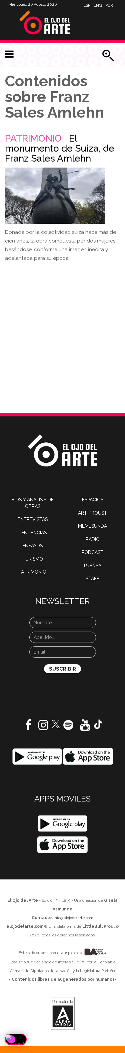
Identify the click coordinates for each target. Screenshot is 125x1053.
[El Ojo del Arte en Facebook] (28, 728)
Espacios (92, 499)
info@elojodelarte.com (73, 917)
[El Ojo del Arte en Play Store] (37, 756)
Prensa (92, 565)
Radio (93, 539)
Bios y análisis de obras (32, 503)
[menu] (9, 54)
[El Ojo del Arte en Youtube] (85, 728)
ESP (86, 5)
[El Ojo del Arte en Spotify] (68, 728)
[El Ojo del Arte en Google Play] (62, 823)
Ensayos (32, 545)
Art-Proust (92, 513)
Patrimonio (33, 138)
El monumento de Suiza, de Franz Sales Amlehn (59, 148)
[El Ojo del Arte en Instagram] (43, 728)
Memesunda (92, 526)
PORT (110, 5)
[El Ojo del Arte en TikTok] (98, 724)
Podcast (92, 552)
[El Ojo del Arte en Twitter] (56, 724)
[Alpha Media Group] (63, 1013)
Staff (92, 578)
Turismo (32, 559)
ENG (98, 5)
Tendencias (32, 532)
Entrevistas (33, 519)
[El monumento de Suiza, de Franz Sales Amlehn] (55, 196)
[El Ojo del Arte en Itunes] (88, 756)
